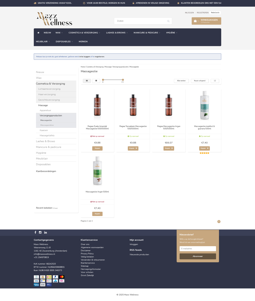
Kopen (97, 148)
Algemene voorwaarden (92, 247)
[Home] (38, 32)
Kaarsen (44, 130)
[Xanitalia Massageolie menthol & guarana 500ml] (204, 105)
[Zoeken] (169, 20)
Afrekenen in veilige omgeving (152, 3)
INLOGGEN (189, 13)
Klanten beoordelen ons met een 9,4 (201, 3)
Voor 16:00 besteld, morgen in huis (106, 3)
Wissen (55, 208)
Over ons (85, 244)
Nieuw (47, 32)
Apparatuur (45, 110)
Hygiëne (171, 32)
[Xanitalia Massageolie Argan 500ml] (97, 170)
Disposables (63, 41)
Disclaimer (86, 250)
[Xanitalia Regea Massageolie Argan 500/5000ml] (168, 105)
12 (215, 81)
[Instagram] (40, 232)
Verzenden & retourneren (93, 259)
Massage (43, 105)
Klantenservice (88, 263)
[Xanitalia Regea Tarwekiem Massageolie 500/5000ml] (133, 105)
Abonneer (198, 256)
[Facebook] (36, 232)
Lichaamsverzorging (49, 89)
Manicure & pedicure (146, 32)
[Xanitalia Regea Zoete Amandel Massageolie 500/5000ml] (97, 105)
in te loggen (84, 56)
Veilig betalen (87, 256)
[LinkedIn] (46, 232)
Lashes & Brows (116, 32)
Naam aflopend (199, 81)
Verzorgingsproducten (51, 115)
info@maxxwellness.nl (44, 254)
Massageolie (46, 120)
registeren (99, 56)
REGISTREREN (203, 13)
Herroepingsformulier (91, 269)
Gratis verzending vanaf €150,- (55, 3)
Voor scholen (87, 272)
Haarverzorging (47, 94)
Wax (58, 32)
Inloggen (134, 244)
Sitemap (85, 266)
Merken (83, 41)
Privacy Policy (87, 253)
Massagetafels (47, 135)
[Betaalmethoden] (49, 281)
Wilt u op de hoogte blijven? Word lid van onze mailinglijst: (192, 241)
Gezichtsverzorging (49, 100)
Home (83, 67)
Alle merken (181, 81)
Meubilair (42, 41)
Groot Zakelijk (87, 275)
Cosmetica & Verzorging (84, 32)
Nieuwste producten (139, 254)
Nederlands (215, 13)
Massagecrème (47, 125)
